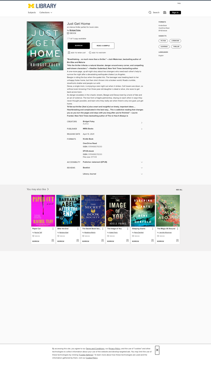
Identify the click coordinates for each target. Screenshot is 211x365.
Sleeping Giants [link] (138, 229)
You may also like (37, 189)
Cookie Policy (91, 358)
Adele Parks (113, 233)
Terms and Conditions (95, 348)
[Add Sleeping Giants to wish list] (152, 240)
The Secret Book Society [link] (91, 229)
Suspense (164, 47)
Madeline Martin (89, 233)
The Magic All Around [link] (166, 229)
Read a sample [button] (103, 46)
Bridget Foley (75, 30)
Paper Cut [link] (36, 229)
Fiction (163, 41)
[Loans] (165, 13)
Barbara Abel (63, 233)
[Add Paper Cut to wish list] (52, 240)
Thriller (176, 47)
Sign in (175, 12)
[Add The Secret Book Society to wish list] (102, 240)
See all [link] (179, 190)
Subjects (32, 12)
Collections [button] (45, 12)
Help (179, 3)
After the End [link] (62, 229)
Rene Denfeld (138, 233)
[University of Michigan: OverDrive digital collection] (42, 6)
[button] (153, 13)
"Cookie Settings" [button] (86, 355)
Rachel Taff (38, 233)
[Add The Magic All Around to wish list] (177, 240)
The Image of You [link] (114, 229)
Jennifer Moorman (165, 233)
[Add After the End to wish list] (77, 240)
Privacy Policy (114, 348)
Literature (175, 41)
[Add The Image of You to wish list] (127, 240)
